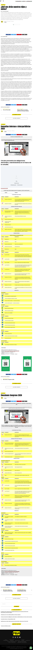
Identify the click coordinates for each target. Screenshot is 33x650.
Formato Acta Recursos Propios (9, 318)
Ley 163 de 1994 (7, 259)
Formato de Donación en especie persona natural (11, 541)
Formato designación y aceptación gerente (10, 296)
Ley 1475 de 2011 (7, 491)
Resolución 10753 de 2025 (8, 503)
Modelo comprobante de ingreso (9, 308)
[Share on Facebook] (8, 34)
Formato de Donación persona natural (10, 543)
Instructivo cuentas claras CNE (9, 451)
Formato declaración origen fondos (9, 550)
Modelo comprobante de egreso (9, 310)
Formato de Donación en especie (9, 320)
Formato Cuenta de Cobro (8, 333)
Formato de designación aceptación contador (11, 298)
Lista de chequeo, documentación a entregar (11, 565)
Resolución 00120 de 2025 (8, 246)
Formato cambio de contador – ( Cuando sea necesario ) (12, 300)
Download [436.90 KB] (4, 188)
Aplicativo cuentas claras (8, 229)
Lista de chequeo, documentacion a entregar (11, 344)
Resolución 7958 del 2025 (8, 199)
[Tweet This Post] (13, 34)
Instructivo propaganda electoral (9, 453)
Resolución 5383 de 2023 (8, 287)
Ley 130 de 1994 (7, 254)
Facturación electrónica (8, 338)
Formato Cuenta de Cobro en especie (10, 558)
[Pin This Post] (19, 34)
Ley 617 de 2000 (7, 262)
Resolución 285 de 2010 (8, 273)
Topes (5, 475)
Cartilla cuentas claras (8, 224)
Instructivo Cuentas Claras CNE (9, 219)
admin (5, 22)
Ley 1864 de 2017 (7, 269)
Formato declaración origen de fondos (10, 327)
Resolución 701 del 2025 (8, 203)
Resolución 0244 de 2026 (8, 470)
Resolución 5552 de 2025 (9, 637)
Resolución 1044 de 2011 (8, 281)
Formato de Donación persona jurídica (10, 325)
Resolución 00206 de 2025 (8, 244)
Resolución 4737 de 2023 (8, 277)
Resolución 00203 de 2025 (8, 464)
